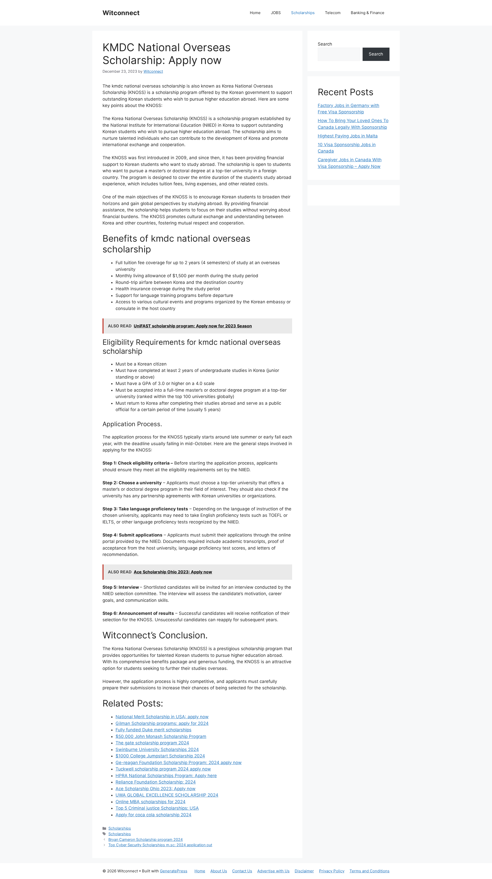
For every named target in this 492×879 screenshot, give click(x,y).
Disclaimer (304, 871)
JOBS (276, 12)
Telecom (333, 12)
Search (325, 44)
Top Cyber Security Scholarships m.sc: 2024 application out (160, 845)
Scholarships (303, 12)
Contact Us (242, 871)
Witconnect (121, 13)
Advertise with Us (273, 871)
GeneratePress (173, 871)
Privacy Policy (331, 871)
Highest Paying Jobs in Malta (348, 135)
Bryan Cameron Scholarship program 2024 (145, 839)
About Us (218, 871)
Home (255, 12)
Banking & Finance (367, 12)
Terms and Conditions (369, 871)
